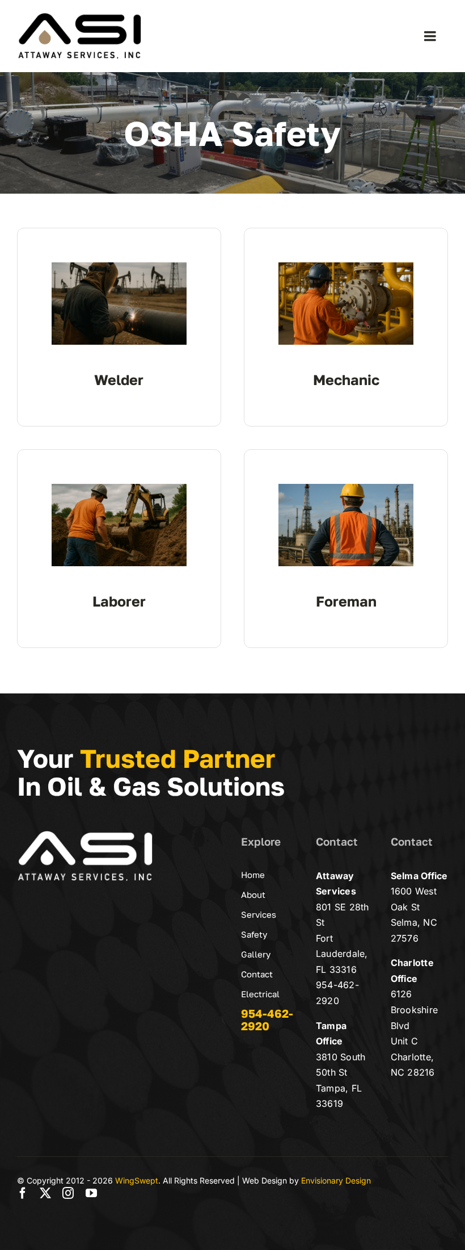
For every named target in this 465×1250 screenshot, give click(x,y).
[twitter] (45, 1193)
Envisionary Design (336, 1180)
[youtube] (91, 1193)
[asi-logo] (79, 17)
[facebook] (22, 1193)
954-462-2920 (267, 1019)
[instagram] (68, 1193)
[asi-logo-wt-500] (85, 835)
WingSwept (136, 1180)
